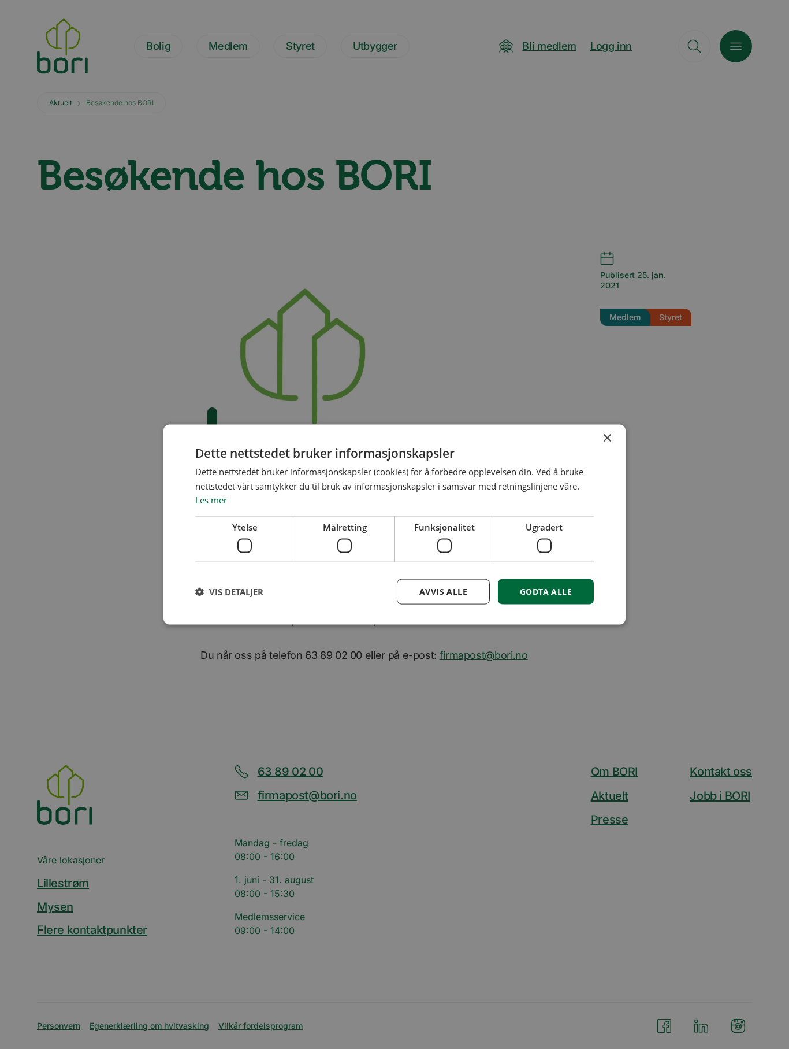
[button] (229, 591)
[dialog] (394, 524)
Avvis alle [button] (443, 590)
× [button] (606, 437)
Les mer (211, 500)
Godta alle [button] (546, 590)
